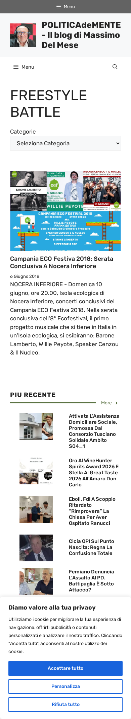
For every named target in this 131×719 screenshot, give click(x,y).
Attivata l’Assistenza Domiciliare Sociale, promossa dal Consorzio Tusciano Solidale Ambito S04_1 (94, 431)
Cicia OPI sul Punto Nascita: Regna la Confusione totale (91, 547)
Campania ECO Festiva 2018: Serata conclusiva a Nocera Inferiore (61, 262)
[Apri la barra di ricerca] (115, 67)
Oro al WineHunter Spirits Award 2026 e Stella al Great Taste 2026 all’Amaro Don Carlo (94, 473)
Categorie (23, 131)
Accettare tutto (65, 668)
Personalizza (65, 686)
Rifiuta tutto (66, 704)
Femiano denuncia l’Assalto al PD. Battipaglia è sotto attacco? (91, 581)
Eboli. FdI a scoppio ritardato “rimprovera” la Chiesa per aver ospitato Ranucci (92, 511)
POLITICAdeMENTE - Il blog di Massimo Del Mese (81, 35)
